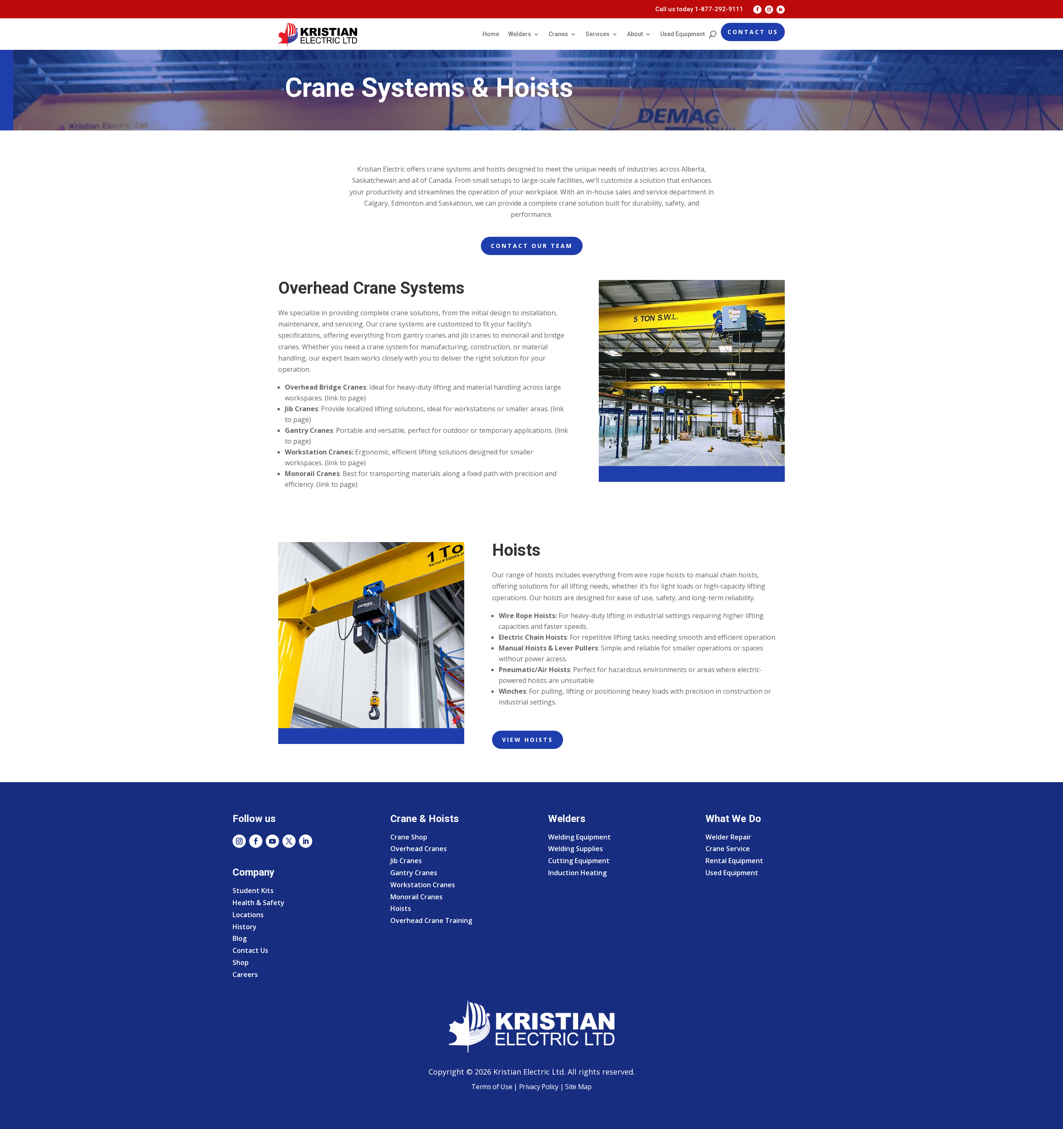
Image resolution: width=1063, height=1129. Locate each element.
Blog (240, 938)
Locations (248, 914)
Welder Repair (728, 837)
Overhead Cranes (418, 848)
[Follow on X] (289, 841)
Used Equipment (682, 34)
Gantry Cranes (413, 872)
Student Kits (253, 890)
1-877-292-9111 (719, 9)
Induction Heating (577, 872)
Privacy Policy (539, 1086)
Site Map (578, 1086)
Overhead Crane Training (431, 920)
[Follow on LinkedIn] (780, 9)
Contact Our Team (532, 246)
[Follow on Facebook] (757, 9)
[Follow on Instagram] (769, 9)
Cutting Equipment (579, 860)
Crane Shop (408, 837)
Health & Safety (258, 902)
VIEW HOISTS (527, 740)
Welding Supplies (575, 848)
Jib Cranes (406, 860)
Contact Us (752, 32)
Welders (519, 34)
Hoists (400, 908)
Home (491, 34)
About (635, 34)
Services (597, 34)
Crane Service (727, 848)
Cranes (558, 34)
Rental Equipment (734, 860)
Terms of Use (491, 1086)
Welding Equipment (579, 837)
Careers (245, 974)
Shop (241, 962)
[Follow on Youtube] (272, 841)
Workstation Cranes (422, 884)
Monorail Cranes (416, 896)
